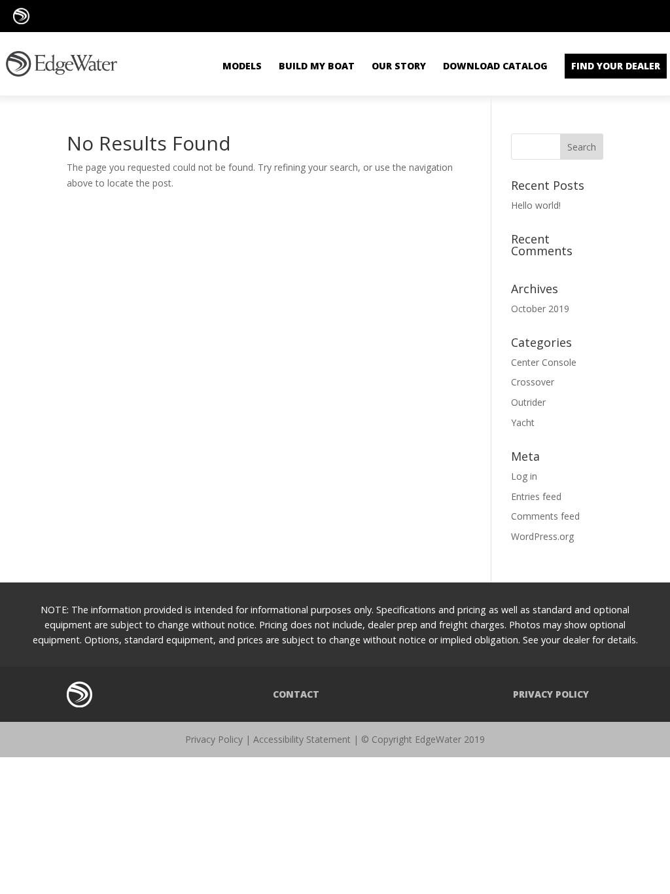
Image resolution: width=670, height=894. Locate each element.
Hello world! (536, 205)
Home (80, 694)
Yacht (523, 422)
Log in (524, 476)
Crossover (532, 382)
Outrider (528, 402)
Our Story (399, 66)
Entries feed (536, 496)
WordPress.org (542, 536)
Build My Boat (317, 66)
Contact (296, 694)
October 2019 (540, 308)
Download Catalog (495, 66)
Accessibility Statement (302, 739)
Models (242, 66)
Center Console (543, 362)
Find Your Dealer (615, 66)
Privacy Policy (551, 694)
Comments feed (545, 516)
